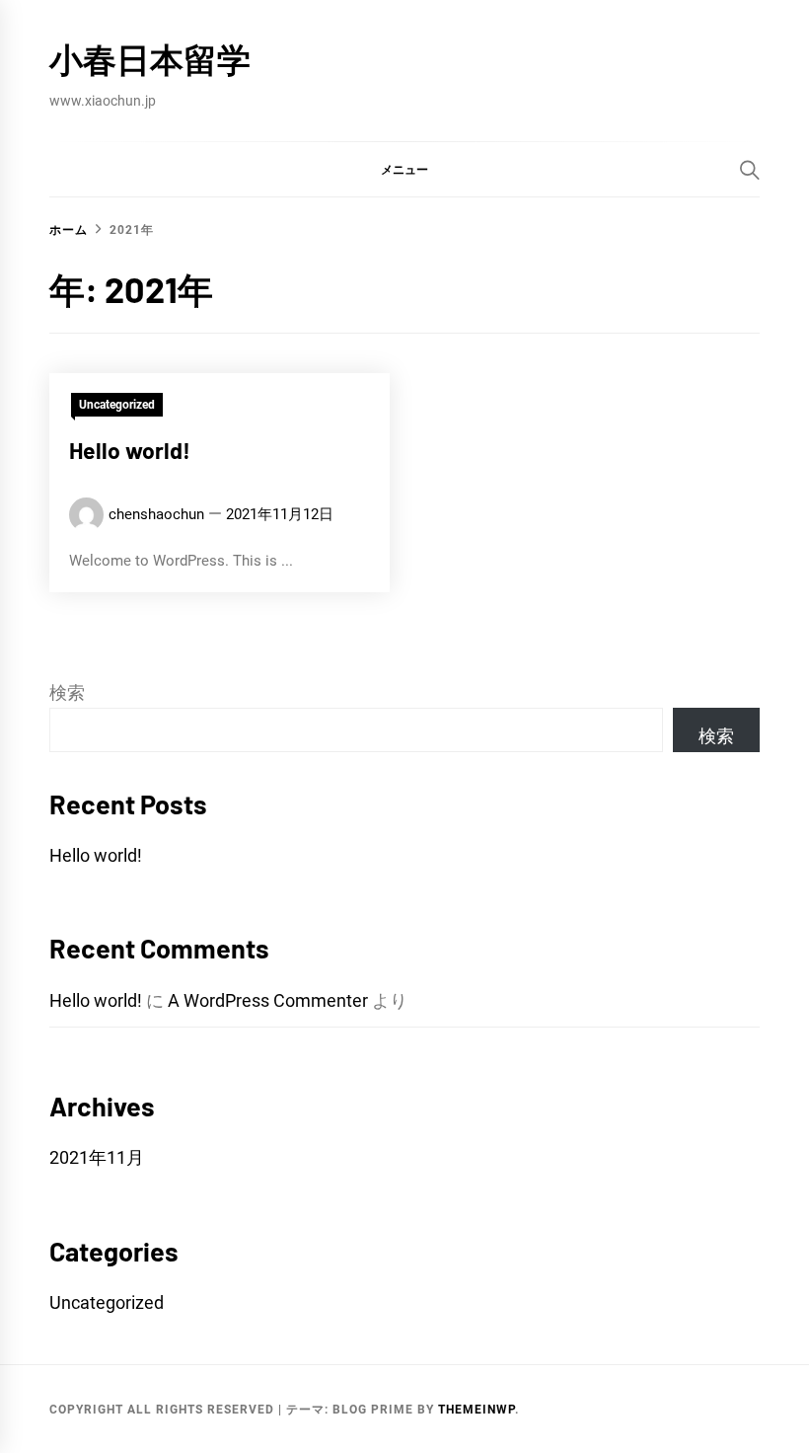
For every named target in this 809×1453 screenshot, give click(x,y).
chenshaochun (156, 514)
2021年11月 (96, 1157)
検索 (67, 692)
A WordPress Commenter (268, 1000)
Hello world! (129, 450)
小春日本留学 (150, 58)
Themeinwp (476, 1409)
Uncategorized (117, 405)
